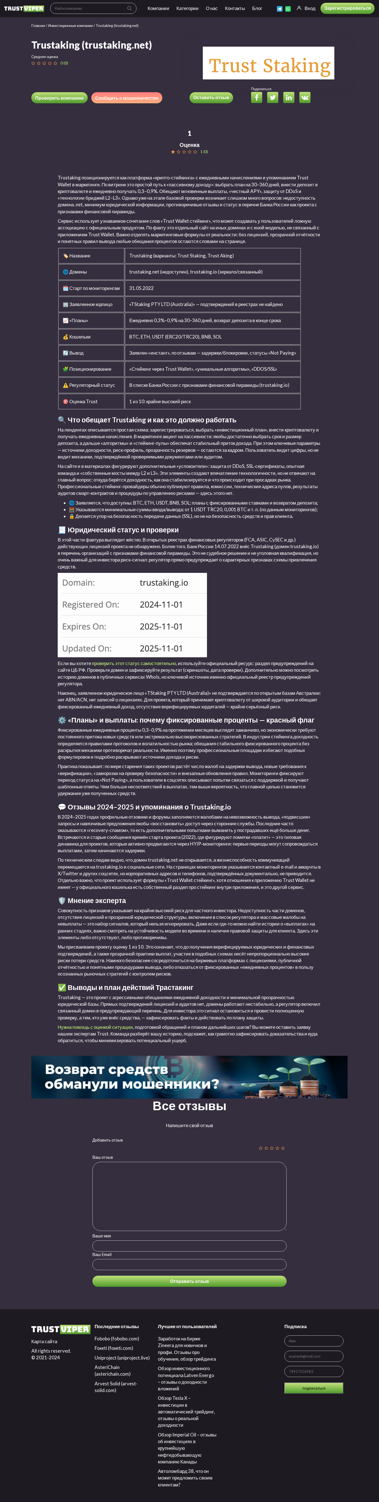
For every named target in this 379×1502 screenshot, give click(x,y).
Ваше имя (101, 1235)
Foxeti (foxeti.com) (114, 1348)
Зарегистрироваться (347, 8)
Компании (158, 8)
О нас (212, 8)
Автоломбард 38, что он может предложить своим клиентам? (185, 1478)
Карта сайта (44, 1341)
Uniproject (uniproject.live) (122, 1358)
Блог (257, 8)
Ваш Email (102, 1254)
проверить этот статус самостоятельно (134, 663)
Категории (187, 8)
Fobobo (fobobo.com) (117, 1338)
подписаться (313, 1388)
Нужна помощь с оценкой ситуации (95, 1027)
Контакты (235, 8)
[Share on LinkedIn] (291, 98)
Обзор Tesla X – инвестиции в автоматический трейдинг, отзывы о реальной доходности (186, 1411)
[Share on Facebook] (258, 98)
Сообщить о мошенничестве (126, 98)
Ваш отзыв (102, 1157)
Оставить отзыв (211, 97)
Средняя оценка (44, 56)
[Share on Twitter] (274, 98)
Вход (310, 8)
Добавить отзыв (107, 1139)
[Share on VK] (307, 98)
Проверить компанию (59, 98)
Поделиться (261, 89)
